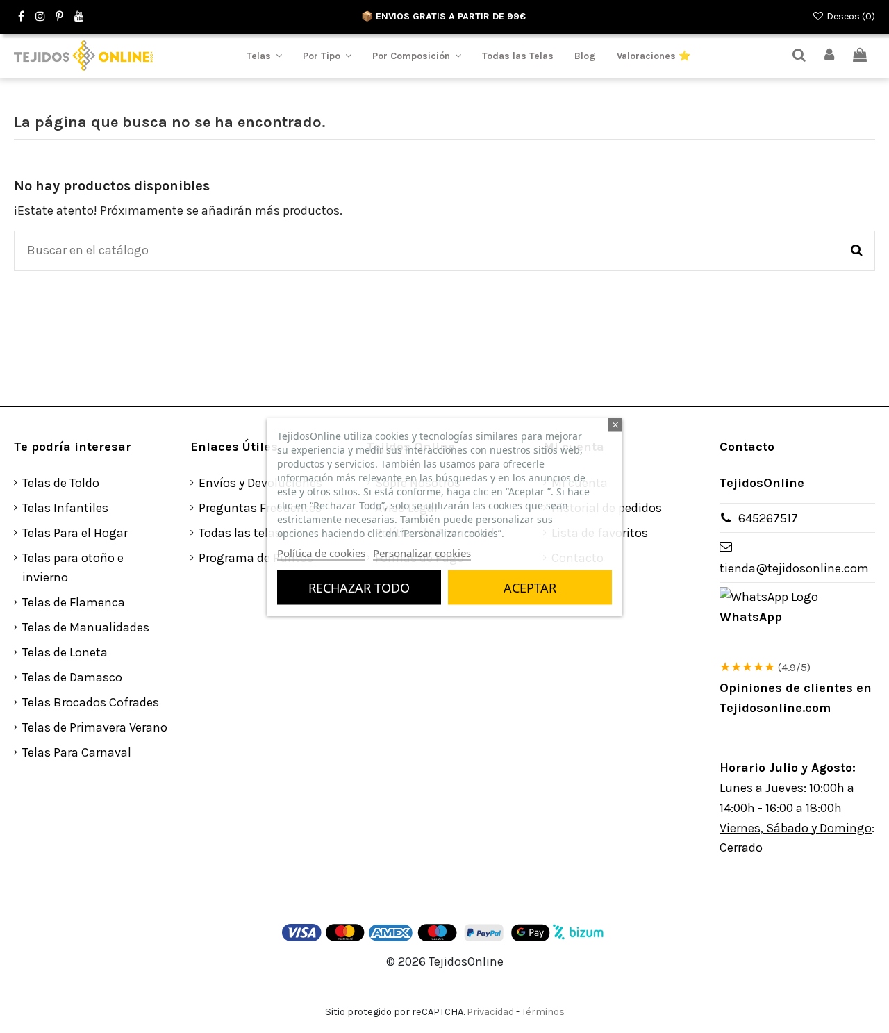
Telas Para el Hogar (75, 532)
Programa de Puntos (256, 557)
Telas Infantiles (65, 507)
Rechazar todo (359, 587)
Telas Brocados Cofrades (90, 702)
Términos (543, 1012)
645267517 (768, 518)
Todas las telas (240, 532)
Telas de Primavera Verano (94, 727)
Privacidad (490, 1012)
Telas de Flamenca (73, 602)
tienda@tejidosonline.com (794, 568)
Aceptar (530, 587)
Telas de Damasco (72, 677)
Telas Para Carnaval (76, 752)
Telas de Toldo (60, 482)
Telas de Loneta (65, 652)
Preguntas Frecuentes (260, 507)
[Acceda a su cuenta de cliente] (830, 56)
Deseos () (849, 16)
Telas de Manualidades (85, 627)
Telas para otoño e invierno (73, 568)
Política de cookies (321, 552)
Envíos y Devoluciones (260, 482)
